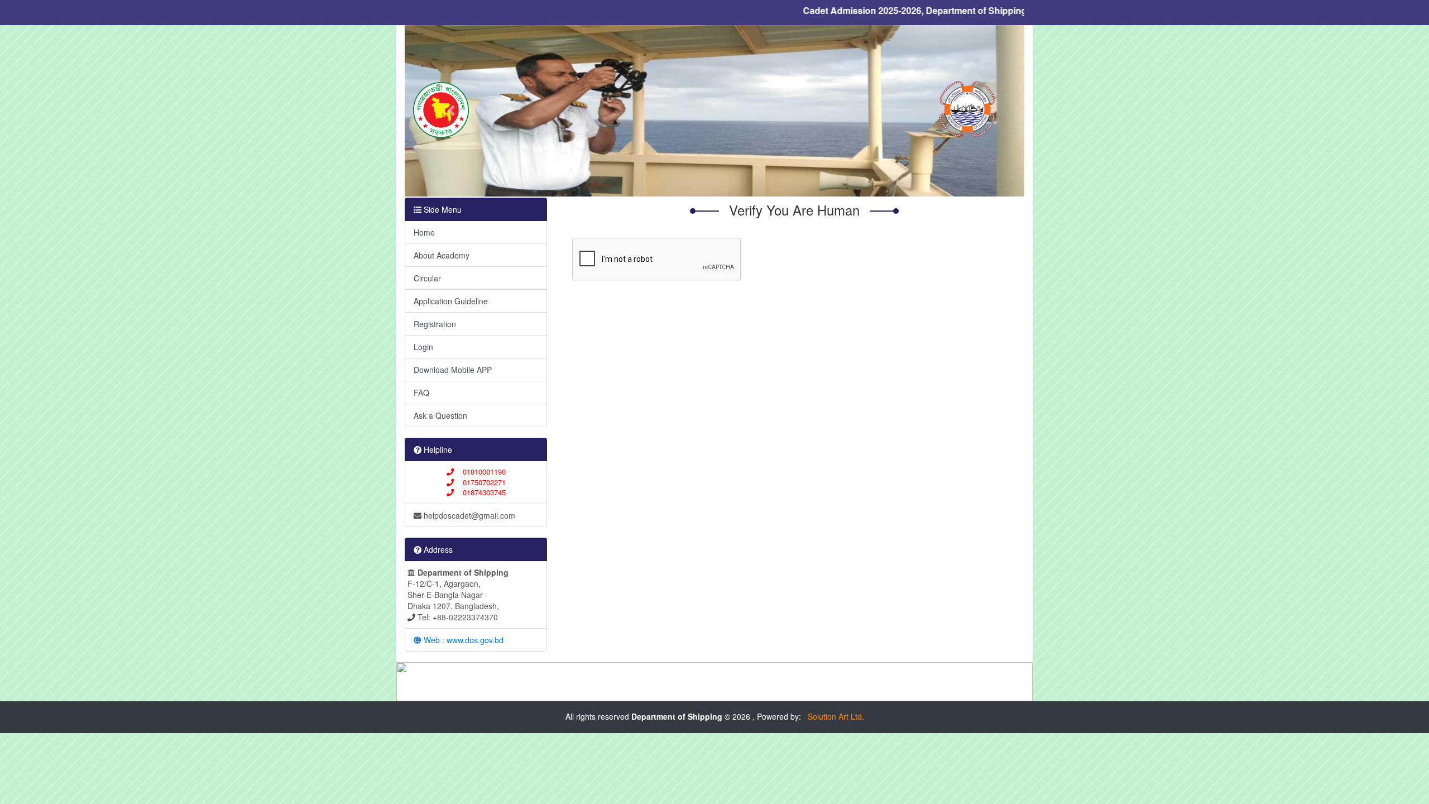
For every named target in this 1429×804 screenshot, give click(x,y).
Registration (435, 323)
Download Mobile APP (453, 369)
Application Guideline (451, 301)
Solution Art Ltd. (833, 716)
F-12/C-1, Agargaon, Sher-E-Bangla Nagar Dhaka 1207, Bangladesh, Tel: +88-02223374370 (458, 595)
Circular (427, 278)
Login (423, 346)
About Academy (441, 255)
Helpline (436, 449)
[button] (451, 111)
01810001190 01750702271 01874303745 (480, 481)
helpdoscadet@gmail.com (468, 515)
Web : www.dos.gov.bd (462, 639)
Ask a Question (440, 415)
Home (424, 232)
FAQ (421, 392)
